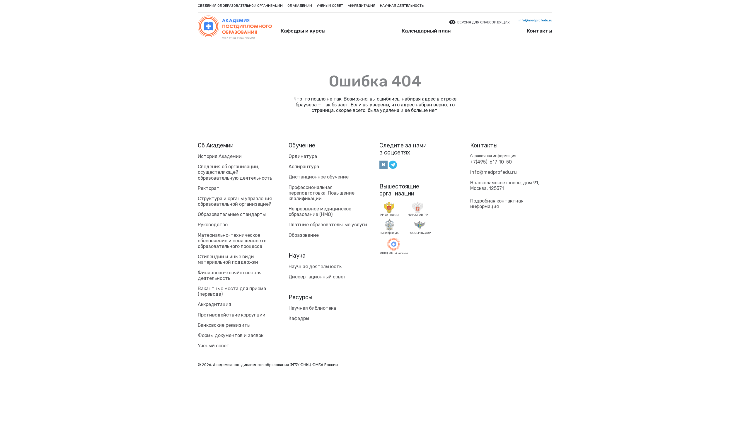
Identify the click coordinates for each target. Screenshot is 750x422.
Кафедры (299, 318)
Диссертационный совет (317, 277)
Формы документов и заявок (230, 335)
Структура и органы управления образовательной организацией (235, 201)
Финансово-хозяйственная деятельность (230, 275)
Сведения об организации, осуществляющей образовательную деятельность (235, 172)
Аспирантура (304, 166)
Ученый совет (330, 6)
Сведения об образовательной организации (240, 6)
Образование (304, 235)
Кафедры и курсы (303, 31)
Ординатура (303, 156)
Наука (297, 255)
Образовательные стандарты (232, 214)
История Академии (220, 156)
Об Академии (215, 145)
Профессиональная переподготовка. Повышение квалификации (321, 193)
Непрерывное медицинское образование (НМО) (320, 211)
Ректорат (208, 188)
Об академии (299, 6)
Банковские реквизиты (224, 325)
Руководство (213, 224)
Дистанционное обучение (319, 177)
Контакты (539, 31)
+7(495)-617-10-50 (491, 162)
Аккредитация (361, 6)
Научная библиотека (312, 308)
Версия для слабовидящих (483, 22)
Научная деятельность (402, 6)
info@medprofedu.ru (535, 20)
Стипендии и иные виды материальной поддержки (228, 259)
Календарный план (426, 31)
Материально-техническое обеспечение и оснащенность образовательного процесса (232, 240)
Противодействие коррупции (231, 315)
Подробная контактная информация (497, 203)
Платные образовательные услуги (328, 224)
